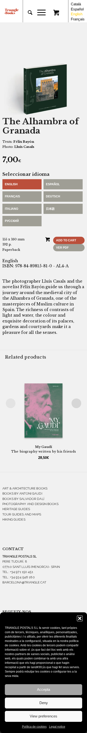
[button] (79, 618)
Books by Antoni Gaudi (22, 493)
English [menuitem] (76, 14)
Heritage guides (16, 509)
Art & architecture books (24, 488)
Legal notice (57, 726)
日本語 (50, 209)
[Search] (27, 12)
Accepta (43, 689)
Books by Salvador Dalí (23, 499)
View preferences (43, 716)
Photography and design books (30, 504)
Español (53, 184)
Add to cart (66, 240)
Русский (12, 221)
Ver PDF (62, 247)
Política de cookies (34, 726)
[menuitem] (27, 12)
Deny (43, 703)
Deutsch (53, 196)
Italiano (11, 209)
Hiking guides (13, 519)
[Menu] (39, 12)
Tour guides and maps (21, 514)
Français (12, 196)
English (11, 184)
